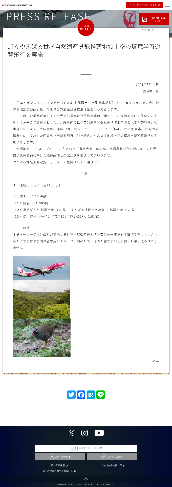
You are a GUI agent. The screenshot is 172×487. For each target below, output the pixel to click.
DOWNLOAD (157, 19)
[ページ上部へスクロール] (86, 478)
